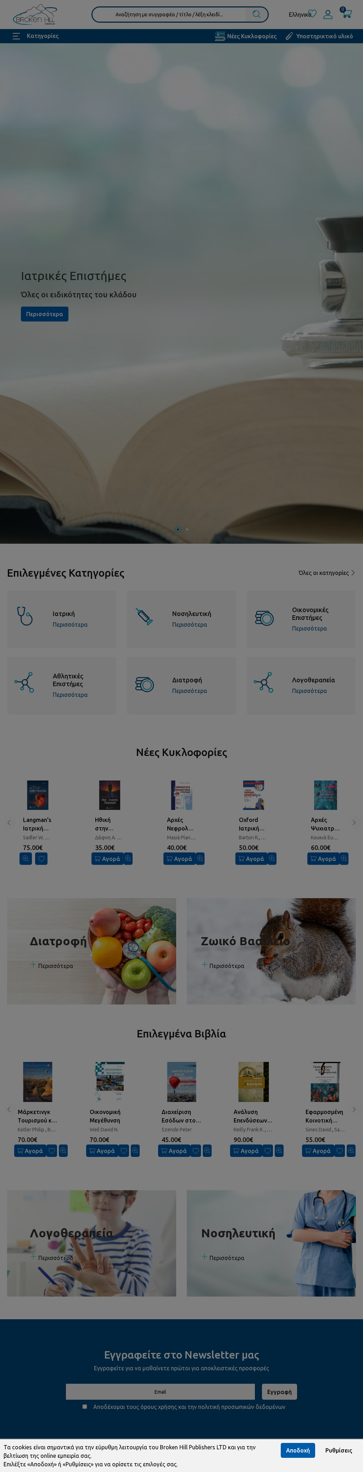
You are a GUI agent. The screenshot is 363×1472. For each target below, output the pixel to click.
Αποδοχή (298, 1450)
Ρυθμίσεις (338, 1450)
